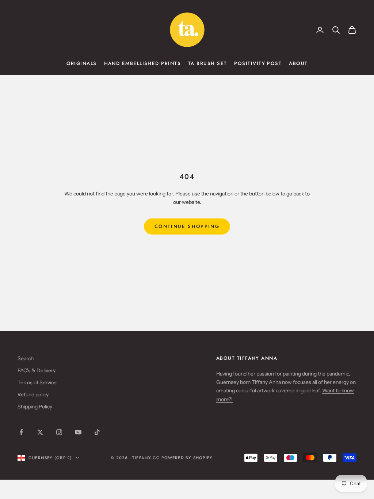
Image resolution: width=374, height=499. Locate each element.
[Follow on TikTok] (97, 432)
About (298, 63)
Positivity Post (258, 63)
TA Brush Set (207, 63)
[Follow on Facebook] (21, 432)
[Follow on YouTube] (78, 432)
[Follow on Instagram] (59, 432)
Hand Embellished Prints (142, 63)
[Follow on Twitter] (40, 432)
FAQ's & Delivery (37, 370)
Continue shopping (187, 226)
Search (26, 358)
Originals (81, 63)
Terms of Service (37, 382)
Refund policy (33, 394)
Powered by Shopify (187, 458)
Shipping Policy (35, 406)
